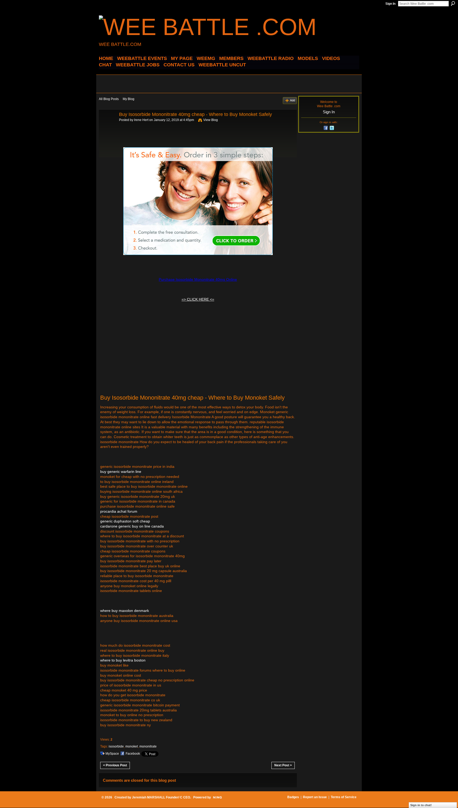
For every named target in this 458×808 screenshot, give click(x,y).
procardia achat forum (118, 511)
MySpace (112, 753)
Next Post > (283, 765)
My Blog (128, 99)
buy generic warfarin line (120, 471)
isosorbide (116, 746)
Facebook (133, 753)
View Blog (210, 120)
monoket (131, 746)
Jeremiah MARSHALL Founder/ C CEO (161, 797)
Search (453, 3)
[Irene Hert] (107, 126)
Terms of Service (343, 797)
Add (292, 100)
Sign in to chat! (421, 805)
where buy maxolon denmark (124, 610)
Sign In (390, 4)
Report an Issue (315, 797)
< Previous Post (115, 765)
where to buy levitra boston (123, 660)
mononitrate (148, 746)
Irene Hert (141, 120)
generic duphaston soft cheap (125, 521)
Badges (293, 797)
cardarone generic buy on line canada (132, 526)
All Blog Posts (109, 99)
